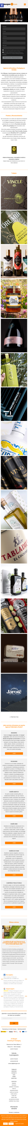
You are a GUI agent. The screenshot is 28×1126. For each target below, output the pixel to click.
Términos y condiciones (14, 1112)
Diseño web (14, 1095)
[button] (2, 5)
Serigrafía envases (14, 1090)
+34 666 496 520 (14, 1061)
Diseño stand (14, 1097)
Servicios (14, 1071)
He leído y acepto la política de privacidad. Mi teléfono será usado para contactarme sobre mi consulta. (13, 51)
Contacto (14, 1073)
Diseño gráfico (14, 1093)
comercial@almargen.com (14, 1063)
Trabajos (14, 1069)
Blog (14, 1074)
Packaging (14, 1085)
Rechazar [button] (11, 1123)
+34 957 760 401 (14, 1049)
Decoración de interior (14, 1099)
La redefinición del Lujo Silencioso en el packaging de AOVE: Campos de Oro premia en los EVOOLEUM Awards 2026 (14, 943)
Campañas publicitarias (14, 1101)
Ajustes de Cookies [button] (20, 1123)
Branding (14, 1083)
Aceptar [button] (5, 1123)
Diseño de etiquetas (14, 1092)
